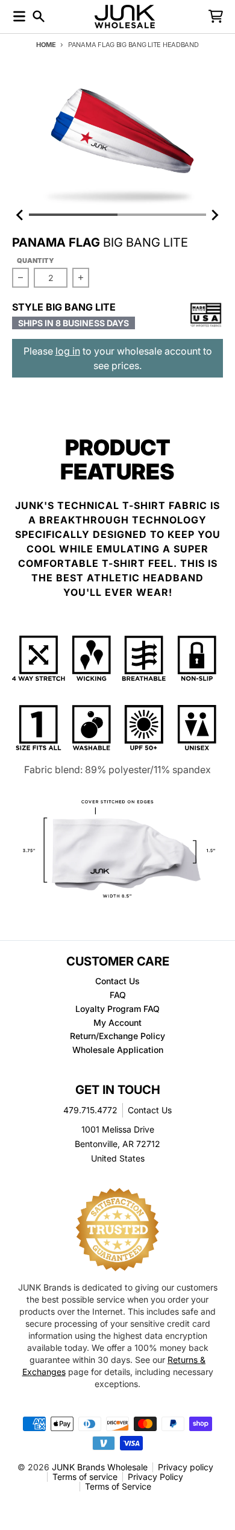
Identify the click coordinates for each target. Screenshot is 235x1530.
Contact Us (150, 1110)
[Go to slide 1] (73, 214)
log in (67, 351)
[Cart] (215, 16)
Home (45, 44)
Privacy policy (185, 1467)
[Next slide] (214, 214)
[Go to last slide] (20, 214)
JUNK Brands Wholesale (100, 1467)
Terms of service (85, 1477)
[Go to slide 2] (162, 214)
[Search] (38, 16)
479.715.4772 (90, 1110)
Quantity (35, 260)
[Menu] (19, 16)
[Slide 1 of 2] (117, 141)
